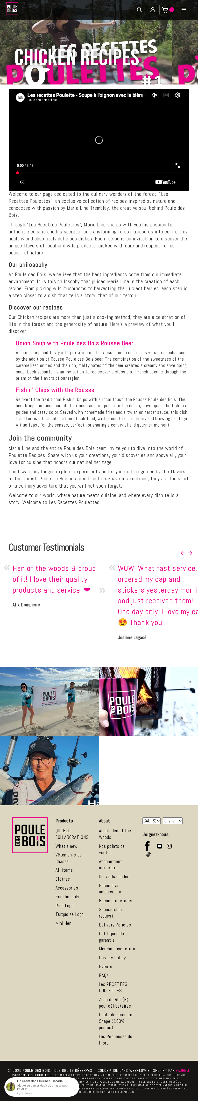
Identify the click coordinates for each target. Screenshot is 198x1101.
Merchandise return (117, 949)
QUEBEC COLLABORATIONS (72, 834)
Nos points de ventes (112, 849)
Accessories (67, 888)
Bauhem (182, 1070)
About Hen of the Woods (115, 834)
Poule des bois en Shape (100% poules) (115, 1021)
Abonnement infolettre (110, 864)
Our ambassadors (115, 877)
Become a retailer (116, 901)
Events (106, 967)
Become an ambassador (110, 889)
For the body (67, 897)
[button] (184, 10)
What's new (67, 846)
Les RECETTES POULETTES (113, 987)
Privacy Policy (112, 958)
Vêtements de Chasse (69, 858)
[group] (57, 586)
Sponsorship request (110, 912)
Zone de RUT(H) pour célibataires (115, 1002)
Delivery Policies (115, 925)
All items (64, 870)
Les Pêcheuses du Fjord (116, 1039)
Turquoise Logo (70, 914)
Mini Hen (64, 923)
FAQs (104, 975)
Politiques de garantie (111, 937)
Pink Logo (65, 906)
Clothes (63, 879)
